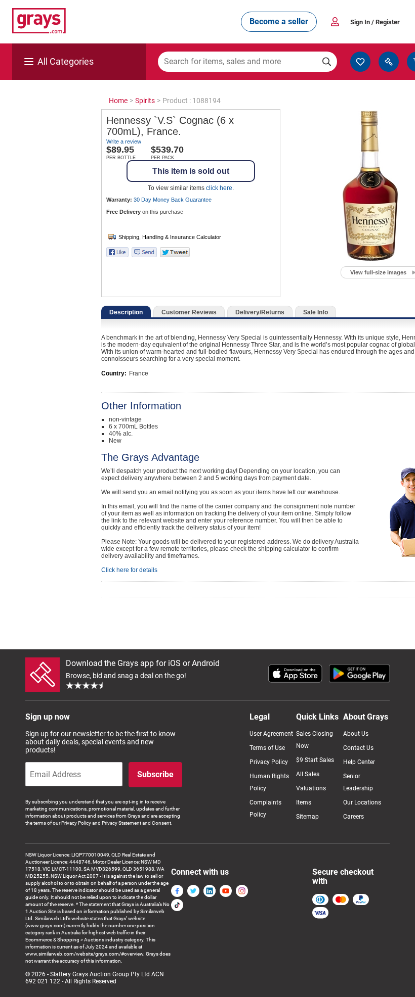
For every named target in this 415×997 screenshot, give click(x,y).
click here (219, 188)
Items (303, 802)
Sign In (375, 22)
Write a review (123, 141)
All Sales (307, 774)
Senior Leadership (358, 782)
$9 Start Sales (315, 760)
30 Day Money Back (173, 200)
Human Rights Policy (269, 782)
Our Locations (362, 802)
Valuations (311, 788)
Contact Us (358, 747)
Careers (353, 816)
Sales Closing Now (314, 739)
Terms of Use (267, 747)
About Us (355, 733)
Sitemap (307, 816)
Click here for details (129, 570)
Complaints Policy (265, 808)
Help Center (359, 762)
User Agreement (271, 733)
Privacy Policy (269, 762)
